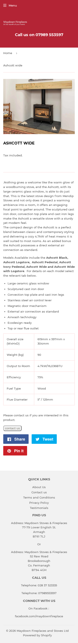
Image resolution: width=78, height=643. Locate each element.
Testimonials (39, 508)
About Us (39, 487)
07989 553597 (49, 34)
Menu (13, 5)
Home (7, 53)
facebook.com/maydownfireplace (39, 616)
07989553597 (47, 593)
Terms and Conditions (39, 497)
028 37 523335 (47, 585)
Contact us (39, 492)
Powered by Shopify (37, 635)
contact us (12, 428)
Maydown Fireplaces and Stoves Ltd (43, 630)
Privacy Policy (39, 502)
